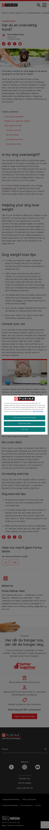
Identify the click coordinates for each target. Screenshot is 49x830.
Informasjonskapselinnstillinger (24, 417)
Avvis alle (24, 429)
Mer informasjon (38, 411)
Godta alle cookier (24, 423)
